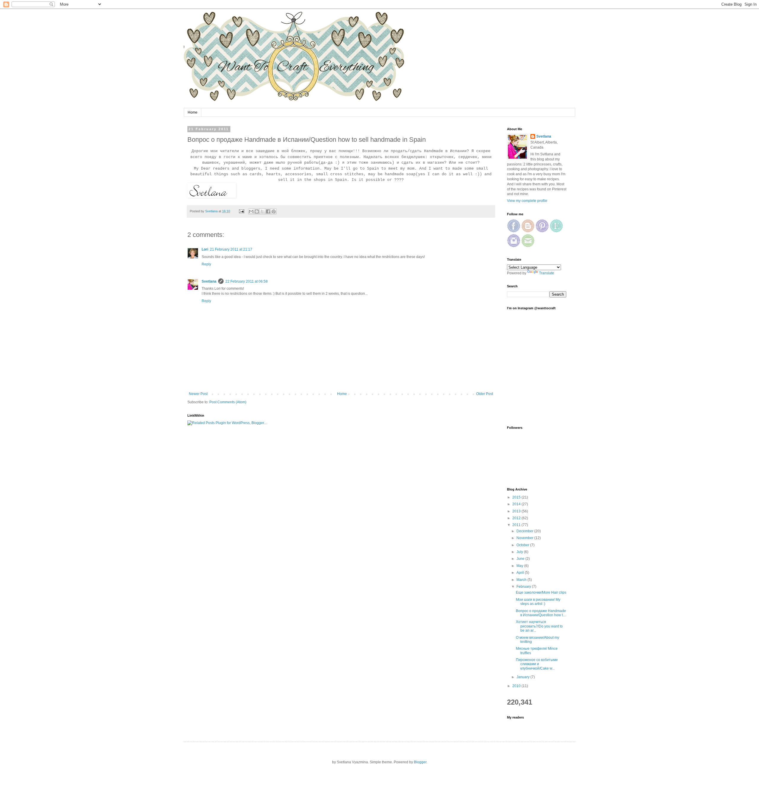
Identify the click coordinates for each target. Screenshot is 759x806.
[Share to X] (262, 211)
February (524, 586)
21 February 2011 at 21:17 (231, 249)
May (520, 566)
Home (192, 112)
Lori (205, 249)
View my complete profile (527, 201)
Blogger (420, 762)
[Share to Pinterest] (274, 211)
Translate (546, 273)
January (523, 677)
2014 (517, 504)
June (520, 559)
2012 (517, 518)
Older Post (484, 394)
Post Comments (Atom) (227, 402)
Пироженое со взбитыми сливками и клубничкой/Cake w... (537, 664)
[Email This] (251, 211)
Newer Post (198, 394)
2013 (517, 511)
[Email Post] (241, 211)
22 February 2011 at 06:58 (246, 281)
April (520, 573)
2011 (517, 525)
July (520, 552)
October (523, 545)
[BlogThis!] (257, 211)
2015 (517, 497)
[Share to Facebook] (268, 211)
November (525, 538)
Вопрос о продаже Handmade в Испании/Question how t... (541, 613)
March (521, 580)
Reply (206, 264)
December (525, 531)
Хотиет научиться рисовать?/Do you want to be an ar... (539, 626)
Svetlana (209, 281)
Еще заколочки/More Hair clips (541, 592)
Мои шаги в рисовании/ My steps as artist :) (538, 602)
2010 (517, 686)
